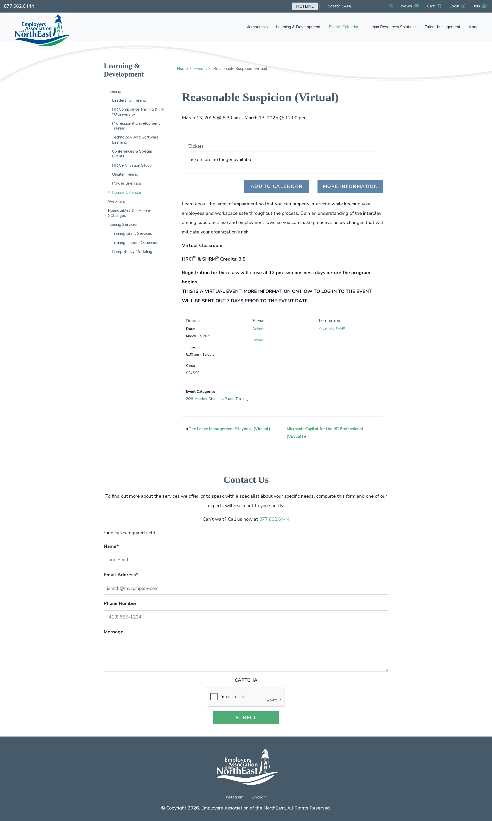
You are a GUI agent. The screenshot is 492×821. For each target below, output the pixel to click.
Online (257, 328)
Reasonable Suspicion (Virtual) (260, 97)
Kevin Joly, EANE (332, 328)
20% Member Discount (204, 398)
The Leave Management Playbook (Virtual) (229, 428)
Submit (246, 717)
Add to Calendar (277, 186)
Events (200, 68)
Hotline (305, 6)
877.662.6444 (19, 6)
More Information (350, 186)
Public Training (237, 398)
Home (182, 68)
